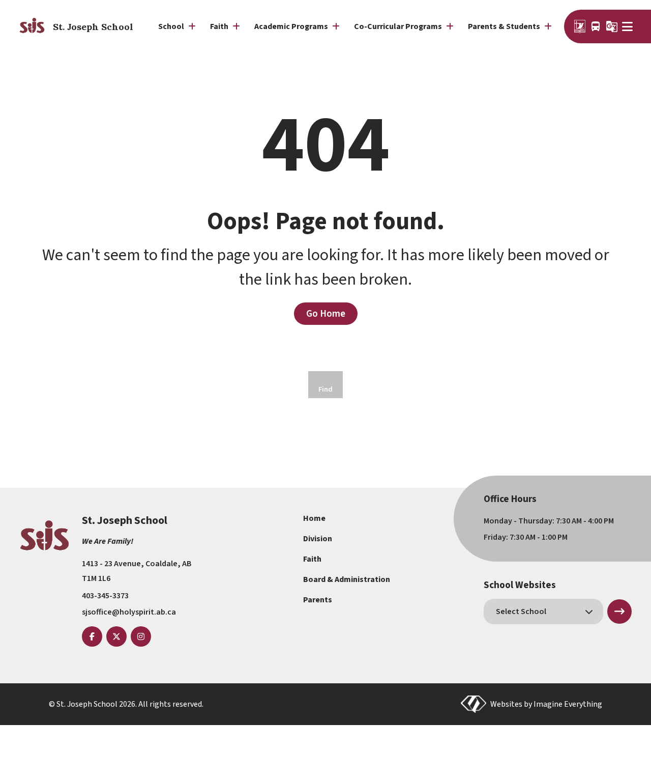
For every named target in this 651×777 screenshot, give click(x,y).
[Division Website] (579, 27)
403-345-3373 (105, 595)
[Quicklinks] (629, 26)
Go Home (325, 314)
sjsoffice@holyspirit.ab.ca (129, 612)
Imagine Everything (568, 704)
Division (317, 538)
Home (314, 518)
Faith (312, 559)
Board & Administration (346, 579)
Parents (317, 599)
